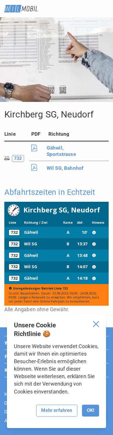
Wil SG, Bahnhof (65, 168)
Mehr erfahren (56, 410)
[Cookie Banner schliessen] (96, 324)
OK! (90, 410)
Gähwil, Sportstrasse (61, 151)
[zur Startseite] (20, 8)
